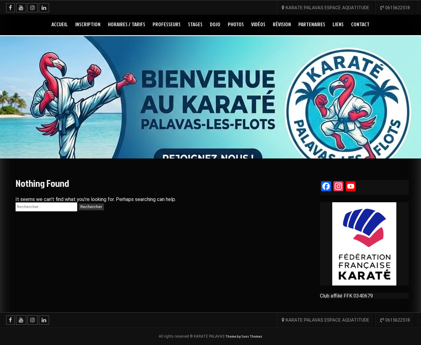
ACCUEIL (59, 24)
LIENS (338, 24)
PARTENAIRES (311, 24)
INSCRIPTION (87, 24)
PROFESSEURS (167, 24)
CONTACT (360, 24)
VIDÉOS (258, 24)
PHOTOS (236, 24)
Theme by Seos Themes (243, 336)
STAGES (195, 24)
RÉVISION (282, 24)
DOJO (215, 24)
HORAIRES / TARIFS (126, 24)
